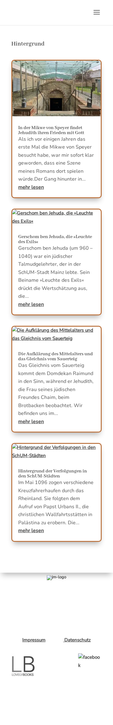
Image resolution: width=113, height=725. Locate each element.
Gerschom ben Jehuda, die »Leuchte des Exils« (55, 239)
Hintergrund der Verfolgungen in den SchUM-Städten (52, 473)
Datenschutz (77, 640)
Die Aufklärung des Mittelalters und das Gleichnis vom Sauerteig (55, 356)
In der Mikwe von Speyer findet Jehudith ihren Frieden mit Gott (51, 130)
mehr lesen (31, 187)
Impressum (34, 640)
